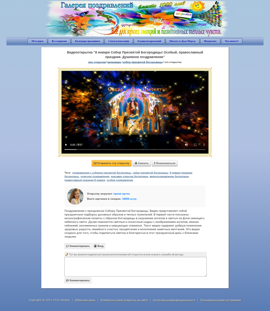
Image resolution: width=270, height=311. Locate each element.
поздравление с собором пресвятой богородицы (101, 172)
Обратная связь (85, 300)
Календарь (114, 62)
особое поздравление (120, 180)
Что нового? (232, 41)
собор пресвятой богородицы (150, 172)
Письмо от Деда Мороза (183, 41)
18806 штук (129, 198)
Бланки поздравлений (149, 41)
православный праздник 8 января (84, 180)
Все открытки (59, 41)
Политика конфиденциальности (174, 300)
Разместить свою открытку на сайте (124, 300)
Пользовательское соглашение (220, 300)
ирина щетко (122, 193)
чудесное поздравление (94, 176)
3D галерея (37, 41)
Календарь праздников (87, 41)
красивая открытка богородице (129, 176)
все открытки (97, 62)
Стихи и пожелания (118, 41)
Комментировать (78, 280)
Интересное (210, 41)
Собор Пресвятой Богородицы (143, 62)
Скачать (142, 163)
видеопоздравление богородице (169, 176)
